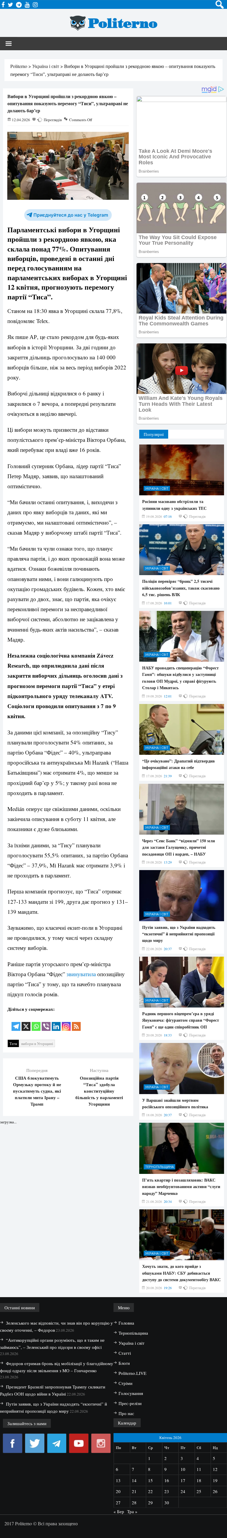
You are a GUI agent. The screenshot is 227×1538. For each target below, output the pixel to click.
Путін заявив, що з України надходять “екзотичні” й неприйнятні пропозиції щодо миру (178, 934)
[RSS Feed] (76, 1022)
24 (183, 1491)
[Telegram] (16, 1022)
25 (199, 1491)
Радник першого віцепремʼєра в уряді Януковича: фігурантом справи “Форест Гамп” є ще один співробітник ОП (180, 1020)
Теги (13, 1043)
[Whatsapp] (36, 1022)
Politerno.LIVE (132, 1373)
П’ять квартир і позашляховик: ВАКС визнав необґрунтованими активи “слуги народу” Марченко (181, 1186)
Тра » (132, 1511)
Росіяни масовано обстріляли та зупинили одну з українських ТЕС (174, 504)
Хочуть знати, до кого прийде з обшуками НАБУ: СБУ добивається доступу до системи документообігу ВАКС (181, 1273)
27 (118, 1502)
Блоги (124, 1363)
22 (150, 1491)
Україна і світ (156, 488)
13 (118, 1480)
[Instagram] (66, 1022)
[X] (26, 1022)
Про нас (126, 1413)
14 (134, 1480)
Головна (126, 1323)
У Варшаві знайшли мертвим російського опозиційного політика (175, 1103)
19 (215, 1480)
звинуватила (81, 974)
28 (134, 1502)
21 (134, 1491)
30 (166, 1502)
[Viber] (46, 1022)
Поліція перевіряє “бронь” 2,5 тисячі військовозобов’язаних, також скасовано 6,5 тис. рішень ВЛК (181, 588)
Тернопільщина (159, 1166)
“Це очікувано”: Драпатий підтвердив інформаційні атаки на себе (178, 764)
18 (199, 1480)
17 (183, 1480)
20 (118, 1491)
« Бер (119, 1511)
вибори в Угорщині (37, 1043)
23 (166, 1491)
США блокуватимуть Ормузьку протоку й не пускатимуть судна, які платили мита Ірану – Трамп (37, 1091)
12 (215, 1469)
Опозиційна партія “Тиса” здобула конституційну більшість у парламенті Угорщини (99, 1091)
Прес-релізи (130, 1403)
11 (199, 1469)
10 (183, 1469)
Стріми (125, 1383)
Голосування (131, 1393)
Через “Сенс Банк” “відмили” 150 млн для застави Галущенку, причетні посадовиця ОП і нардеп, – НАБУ (178, 847)
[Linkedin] (56, 1022)
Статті (125, 1353)
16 (166, 1480)
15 (150, 1480)
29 (150, 1502)
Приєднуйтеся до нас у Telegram (70, 215)
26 (215, 1491)
